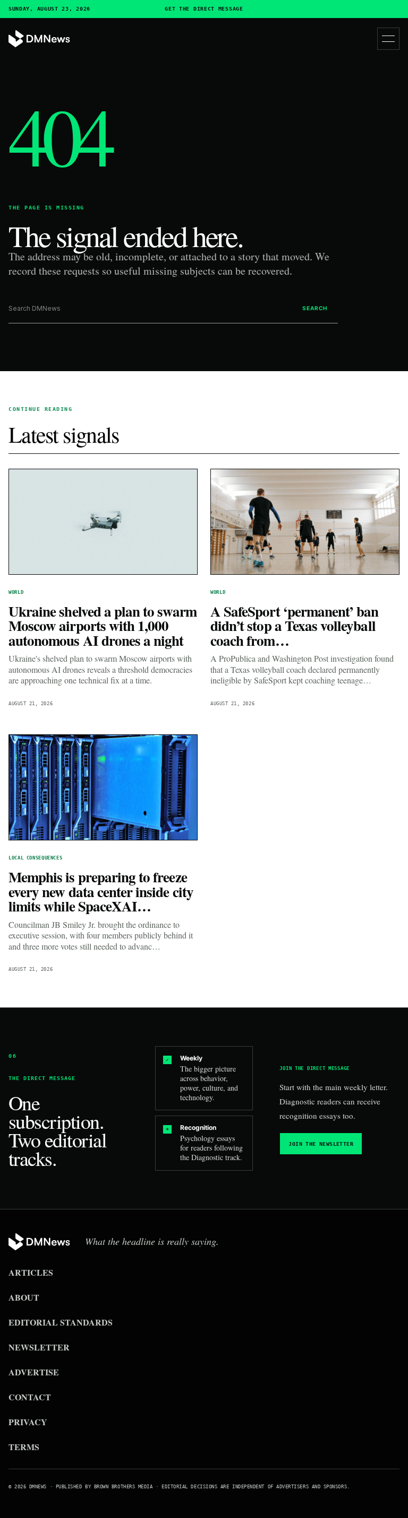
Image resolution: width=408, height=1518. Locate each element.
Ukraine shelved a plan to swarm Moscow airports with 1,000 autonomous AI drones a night (102, 626)
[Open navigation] (388, 39)
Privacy (27, 1422)
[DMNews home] (39, 39)
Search (314, 308)
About (23, 1297)
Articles (30, 1272)
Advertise (33, 1372)
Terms (23, 1447)
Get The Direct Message (204, 9)
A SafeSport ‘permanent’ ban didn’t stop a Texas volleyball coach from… (294, 626)
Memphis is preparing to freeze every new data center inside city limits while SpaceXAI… (100, 891)
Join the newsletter (320, 1144)
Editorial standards (60, 1322)
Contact (29, 1397)
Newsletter (39, 1347)
